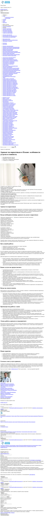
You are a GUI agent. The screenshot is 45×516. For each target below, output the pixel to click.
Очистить (3, 496)
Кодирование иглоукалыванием (9, 130)
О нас (4, 16)
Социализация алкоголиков (8, 107)
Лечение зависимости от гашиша (9, 89)
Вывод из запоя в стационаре (9, 118)
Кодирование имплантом (8, 131)
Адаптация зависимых (16, 431)
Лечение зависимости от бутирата (9, 84)
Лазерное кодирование (7, 133)
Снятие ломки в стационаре (8, 78)
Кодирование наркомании (5, 416)
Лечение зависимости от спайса (9, 95)
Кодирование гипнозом (7, 129)
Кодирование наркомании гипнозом (10, 73)
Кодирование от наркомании (8, 61)
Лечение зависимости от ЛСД (9, 93)
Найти (13, 147)
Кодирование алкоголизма (12, 421)
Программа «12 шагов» (7, 41)
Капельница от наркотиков (8, 63)
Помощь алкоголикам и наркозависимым (11, 48)
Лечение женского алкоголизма (9, 111)
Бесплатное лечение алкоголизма (9, 55)
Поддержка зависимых (7, 30)
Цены (4, 21)
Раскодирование (32, 421)
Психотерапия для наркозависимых (10, 35)
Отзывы (4, 19)
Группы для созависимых (8, 106)
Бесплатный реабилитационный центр (10, 144)
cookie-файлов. (32, 474)
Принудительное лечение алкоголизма (10, 110)
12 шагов (34, 431)
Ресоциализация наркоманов (6, 431)
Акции (4, 20)
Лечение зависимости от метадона (10, 81)
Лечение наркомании (7, 28)
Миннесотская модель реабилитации (10, 40)
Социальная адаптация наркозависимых (11, 69)
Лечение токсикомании (7, 67)
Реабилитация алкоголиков (8, 105)
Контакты (5, 22)
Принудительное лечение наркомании (10, 60)
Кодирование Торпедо (7, 138)
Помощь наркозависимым (8, 46)
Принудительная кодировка (8, 136)
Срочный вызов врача (5, 12)
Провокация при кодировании (9, 139)
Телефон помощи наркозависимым (10, 80)
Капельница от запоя (7, 99)
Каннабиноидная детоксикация (9, 76)
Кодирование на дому (7, 135)
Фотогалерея (7, 18)
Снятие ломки (5, 64)
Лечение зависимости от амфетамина (10, 83)
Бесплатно (5, 44)
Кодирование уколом (7, 140)
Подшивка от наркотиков (8, 74)
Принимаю (3, 476)
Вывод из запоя (6, 98)
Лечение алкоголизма (7, 29)
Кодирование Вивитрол (7, 141)
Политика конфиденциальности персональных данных (30, 445)
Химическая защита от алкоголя (9, 142)
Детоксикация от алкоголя (8, 102)
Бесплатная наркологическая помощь (10, 51)
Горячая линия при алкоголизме (9, 79)
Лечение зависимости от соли (9, 94)
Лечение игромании (7, 26)
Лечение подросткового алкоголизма (10, 114)
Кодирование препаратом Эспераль (10, 127)
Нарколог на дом (6, 97)
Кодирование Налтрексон (8, 134)
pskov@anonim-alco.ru (4, 453)
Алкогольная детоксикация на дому (10, 120)
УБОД (4, 77)
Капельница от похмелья (8, 100)
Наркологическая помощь (8, 49)
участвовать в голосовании (35, 460)
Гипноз (6, 426)
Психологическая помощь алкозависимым (11, 54)
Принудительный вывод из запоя (9, 117)
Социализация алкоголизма (26, 431)
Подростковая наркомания (32, 416)
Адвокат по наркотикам (7, 31)
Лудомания (2, 426)
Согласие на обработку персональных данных (9, 445)
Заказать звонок (4, 410)
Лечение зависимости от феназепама (10, 87)
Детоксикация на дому (7, 75)
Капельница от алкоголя (8, 119)
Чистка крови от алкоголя (8, 121)
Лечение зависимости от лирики (9, 92)
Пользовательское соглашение (25, 446)
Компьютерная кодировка (8, 132)
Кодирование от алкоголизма (8, 104)
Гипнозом (5, 43)
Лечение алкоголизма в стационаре (10, 113)
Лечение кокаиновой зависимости (10, 91)
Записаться (7, 489)
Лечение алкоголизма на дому (9, 115)
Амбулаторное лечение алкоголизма (10, 112)
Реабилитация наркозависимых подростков (11, 72)
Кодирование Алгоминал (8, 123)
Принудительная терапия (22, 416)
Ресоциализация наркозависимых (9, 71)
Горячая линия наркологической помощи (11, 68)
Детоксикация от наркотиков (8, 62)
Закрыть (2, 483)
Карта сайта (33, 446)
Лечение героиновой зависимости (10, 90)
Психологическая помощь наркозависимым (11, 52)
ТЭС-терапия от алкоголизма (8, 109)
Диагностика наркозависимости (9, 57)
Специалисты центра (9, 17)
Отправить (7, 483)
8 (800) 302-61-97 (3, 9)
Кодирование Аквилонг (7, 122)
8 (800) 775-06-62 (11, 512)
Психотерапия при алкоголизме (9, 36)
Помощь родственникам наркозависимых (11, 47)
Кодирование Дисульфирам (8, 124)
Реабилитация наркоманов (8, 58)
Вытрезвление (6, 101)
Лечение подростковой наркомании (10, 59)
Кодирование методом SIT (8, 137)
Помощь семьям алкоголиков (8, 53)
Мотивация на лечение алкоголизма (10, 116)
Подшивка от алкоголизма (8, 143)
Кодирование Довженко (7, 125)
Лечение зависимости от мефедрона (10, 82)
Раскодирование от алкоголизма (9, 103)
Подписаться (3, 438)
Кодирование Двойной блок (8, 126)
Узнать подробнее (4, 512)
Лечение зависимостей (7, 34)
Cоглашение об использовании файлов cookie (9, 446)
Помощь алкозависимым (8, 50)
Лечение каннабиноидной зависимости (11, 88)
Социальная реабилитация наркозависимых (11, 70)
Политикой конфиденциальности (16, 407)
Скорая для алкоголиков (7, 32)
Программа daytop (6, 38)
